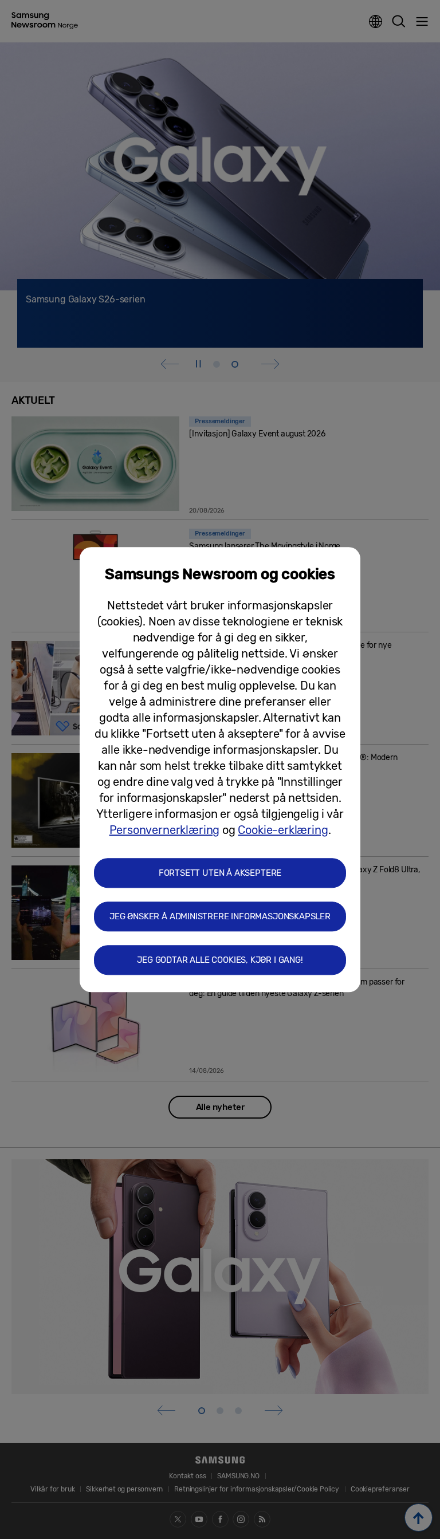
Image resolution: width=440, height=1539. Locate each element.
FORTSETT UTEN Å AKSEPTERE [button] (220, 873)
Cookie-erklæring (283, 830)
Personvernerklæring (164, 830)
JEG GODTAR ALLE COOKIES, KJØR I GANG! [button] (219, 960)
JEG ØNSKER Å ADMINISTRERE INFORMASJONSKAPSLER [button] (220, 916)
